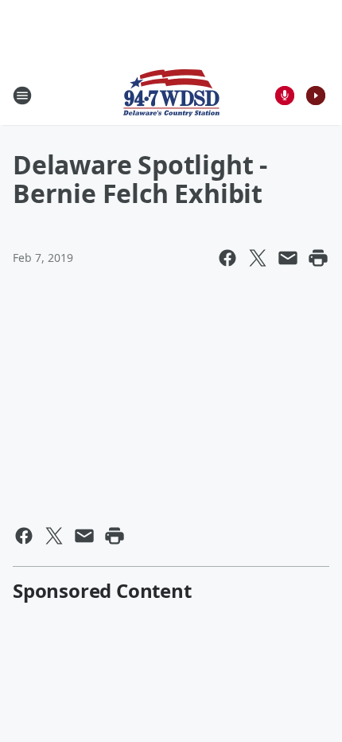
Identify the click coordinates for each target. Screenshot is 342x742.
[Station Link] (171, 95)
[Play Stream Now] (315, 95)
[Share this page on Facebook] (227, 258)
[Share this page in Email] (288, 258)
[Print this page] (318, 258)
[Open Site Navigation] (22, 95)
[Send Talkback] (284, 95)
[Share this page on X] (258, 258)
